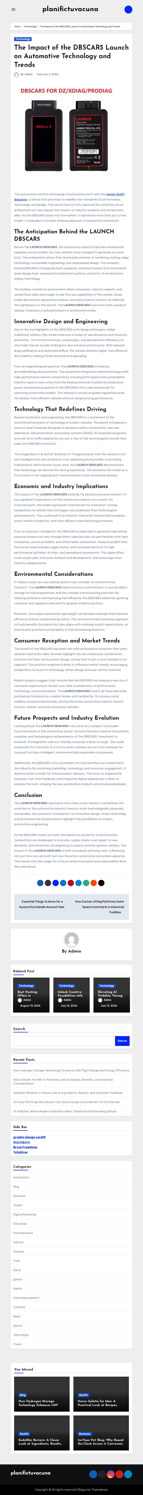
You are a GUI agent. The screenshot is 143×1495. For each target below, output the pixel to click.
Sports (17, 1325)
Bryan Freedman (25, 1147)
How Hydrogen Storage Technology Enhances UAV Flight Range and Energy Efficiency (71, 1070)
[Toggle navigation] (13, 9)
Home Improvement (26, 1298)
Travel (17, 1344)
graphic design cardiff (29, 1137)
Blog (16, 1186)
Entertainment (23, 1233)
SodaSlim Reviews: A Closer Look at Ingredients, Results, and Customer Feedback (68, 1093)
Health (17, 1288)
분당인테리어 (21, 1142)
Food (16, 1260)
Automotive (21, 1177)
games (17, 1279)
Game (17, 1270)
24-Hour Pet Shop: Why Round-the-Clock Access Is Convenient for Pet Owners (66, 1102)
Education (20, 1223)
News (17, 1316)
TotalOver (20, 1152)
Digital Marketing (24, 1214)
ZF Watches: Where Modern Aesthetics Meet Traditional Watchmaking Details (64, 1111)
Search (19, 1029)
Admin (28, 74)
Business (19, 1196)
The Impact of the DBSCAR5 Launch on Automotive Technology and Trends (71, 57)
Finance (18, 1251)
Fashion (18, 1242)
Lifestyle (19, 1307)
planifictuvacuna (70, 9)
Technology (23, 39)
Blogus (82, 1489)
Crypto (17, 1205)
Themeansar (99, 1489)
